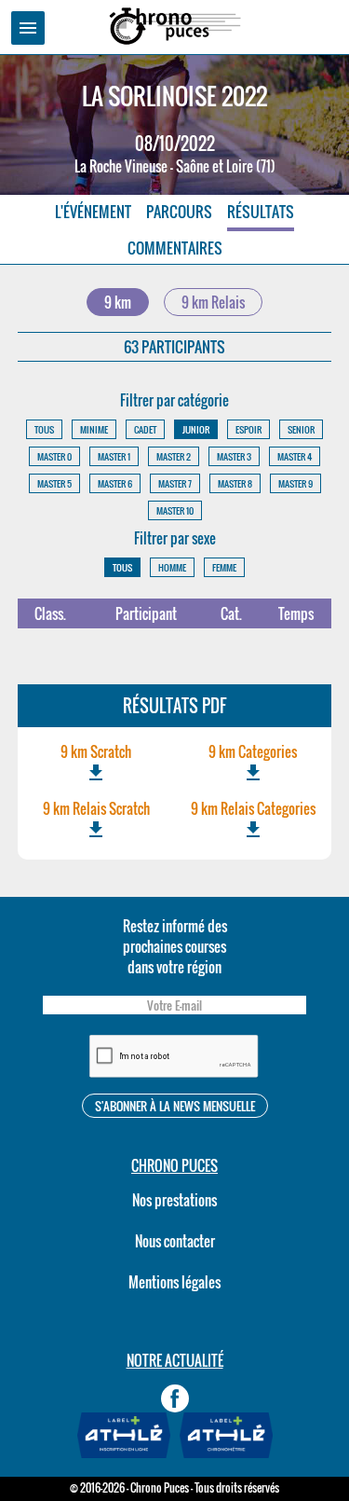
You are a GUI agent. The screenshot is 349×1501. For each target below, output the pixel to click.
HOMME (172, 567)
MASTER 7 (175, 483)
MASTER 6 (115, 483)
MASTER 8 (235, 483)
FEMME (224, 567)
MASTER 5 (54, 483)
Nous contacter (175, 1241)
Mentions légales (174, 1282)
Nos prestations (174, 1200)
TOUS (44, 429)
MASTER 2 (173, 456)
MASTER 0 (54, 456)
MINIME (94, 429)
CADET (145, 429)
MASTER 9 (295, 483)
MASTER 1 (114, 456)
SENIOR (301, 429)
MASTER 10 (175, 510)
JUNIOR (195, 429)
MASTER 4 (294, 456)
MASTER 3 (234, 456)
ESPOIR (248, 429)
